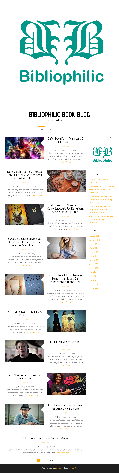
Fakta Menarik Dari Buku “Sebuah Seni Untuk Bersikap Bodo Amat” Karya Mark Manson (25, 175)
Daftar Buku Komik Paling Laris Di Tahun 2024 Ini (66, 140)
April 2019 (92, 276)
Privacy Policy (74, 130)
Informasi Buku (65, 146)
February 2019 (93, 284)
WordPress (58, 468)
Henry (59, 150)
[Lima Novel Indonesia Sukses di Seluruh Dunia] (66, 384)
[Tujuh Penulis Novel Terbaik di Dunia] (24, 351)
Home (41, 130)
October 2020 (93, 264)
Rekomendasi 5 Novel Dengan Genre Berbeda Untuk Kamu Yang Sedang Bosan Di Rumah (65, 208)
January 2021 (93, 256)
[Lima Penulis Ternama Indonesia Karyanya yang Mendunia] (24, 414)
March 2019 (93, 280)
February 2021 (93, 252)
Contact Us (61, 130)
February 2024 (94, 236)
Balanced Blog (73, 468)
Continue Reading (65, 162)
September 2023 (94, 240)
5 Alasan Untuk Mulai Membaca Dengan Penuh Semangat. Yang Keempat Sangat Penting (25, 242)
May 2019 (92, 272)
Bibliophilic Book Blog (59, 114)
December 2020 (94, 260)
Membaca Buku (24, 183)
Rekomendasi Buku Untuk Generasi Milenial (45, 438)
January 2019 (93, 288)
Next (51, 460)
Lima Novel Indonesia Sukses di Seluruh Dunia (25, 376)
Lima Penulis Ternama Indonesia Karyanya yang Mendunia (65, 406)
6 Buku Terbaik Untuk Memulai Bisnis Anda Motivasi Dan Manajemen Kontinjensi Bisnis (65, 278)
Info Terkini (25, 319)
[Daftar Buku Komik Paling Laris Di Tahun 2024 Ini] (24, 147)
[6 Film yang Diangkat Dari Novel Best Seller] (66, 321)
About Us (50, 130)
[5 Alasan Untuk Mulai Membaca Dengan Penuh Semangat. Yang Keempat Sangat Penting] (66, 248)
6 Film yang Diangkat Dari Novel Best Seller (25, 313)
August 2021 (93, 244)
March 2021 (93, 248)
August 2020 (93, 268)
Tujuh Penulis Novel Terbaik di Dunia (66, 343)
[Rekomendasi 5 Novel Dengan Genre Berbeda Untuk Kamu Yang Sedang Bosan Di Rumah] (24, 214)
